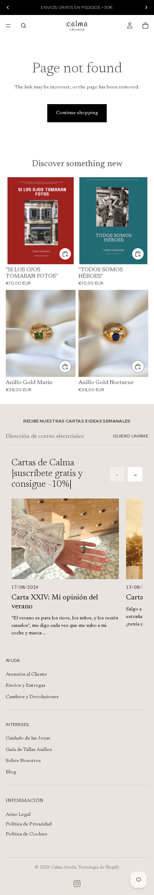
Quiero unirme (130, 436)
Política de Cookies (26, 834)
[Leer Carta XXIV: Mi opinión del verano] (65, 538)
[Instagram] (77, 883)
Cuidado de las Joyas (28, 738)
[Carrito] (145, 26)
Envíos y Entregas (25, 685)
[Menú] (8, 25)
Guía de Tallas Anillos (29, 749)
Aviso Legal (18, 814)
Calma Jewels (63, 867)
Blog (11, 772)
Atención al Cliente (26, 674)
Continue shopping (77, 113)
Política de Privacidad (29, 824)
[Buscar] (24, 26)
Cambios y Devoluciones (32, 697)
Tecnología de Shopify (98, 867)
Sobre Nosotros (23, 760)
